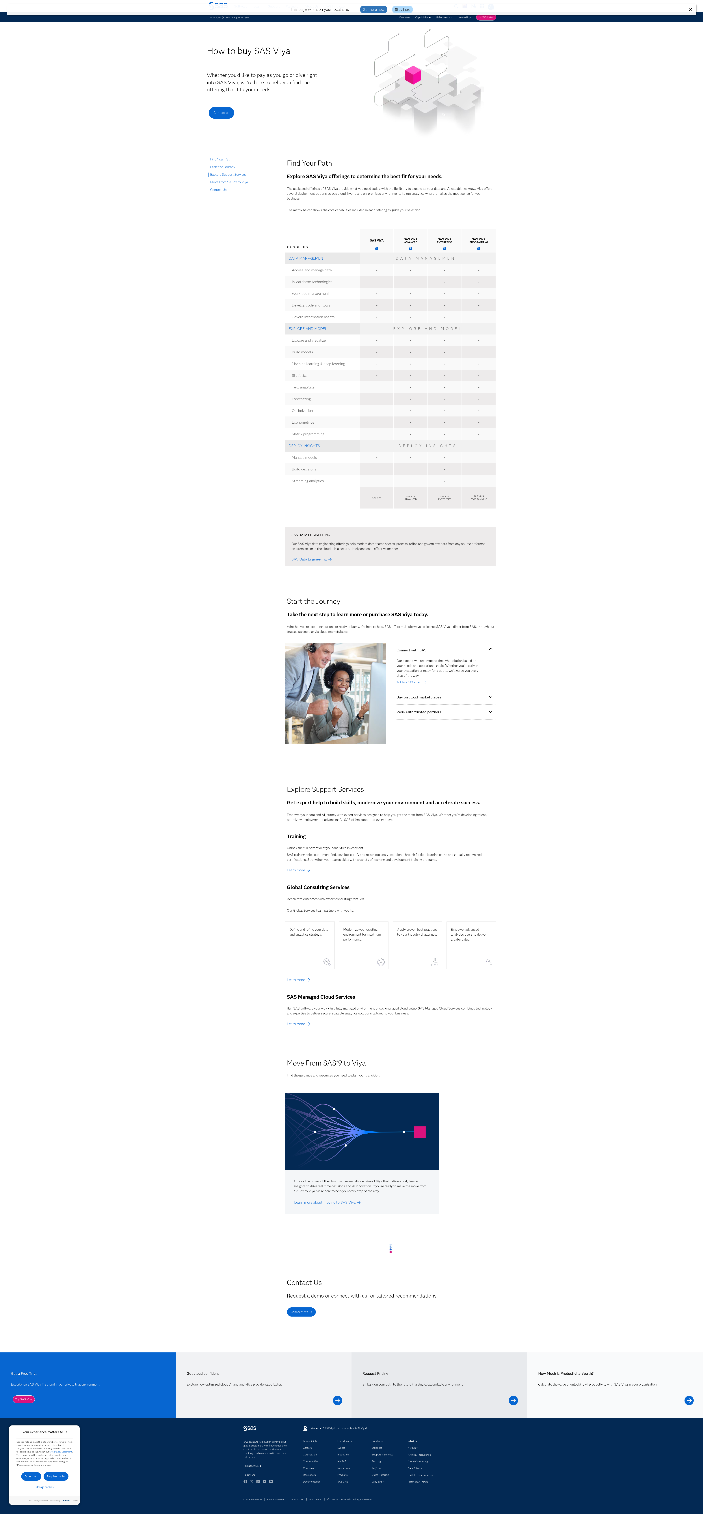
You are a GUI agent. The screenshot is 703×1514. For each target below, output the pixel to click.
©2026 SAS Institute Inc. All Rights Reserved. (350, 1499)
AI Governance (443, 17)
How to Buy (464, 17)
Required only (56, 1476)
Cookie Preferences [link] (252, 1499)
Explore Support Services (228, 175)
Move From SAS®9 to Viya (229, 182)
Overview (404, 17)
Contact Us (218, 190)
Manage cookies (45, 1487)
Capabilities (421, 17)
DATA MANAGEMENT (307, 258)
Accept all (31, 1476)
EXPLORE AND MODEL (308, 328)
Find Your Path (220, 159)
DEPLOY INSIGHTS (304, 446)
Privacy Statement (276, 1499)
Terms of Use (297, 1499)
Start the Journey (222, 167)
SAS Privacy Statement (60, 1451)
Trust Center (315, 1499)
